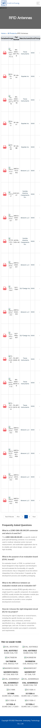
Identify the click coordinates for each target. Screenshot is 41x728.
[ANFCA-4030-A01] (4, 219)
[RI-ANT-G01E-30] (4, 407)
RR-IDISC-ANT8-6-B (16, 383)
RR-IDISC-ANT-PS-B (16, 53)
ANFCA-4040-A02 (16, 500)
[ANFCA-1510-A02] (4, 172)
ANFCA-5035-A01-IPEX (16, 453)
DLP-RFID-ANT (16, 336)
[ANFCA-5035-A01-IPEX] (4, 454)
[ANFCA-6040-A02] (4, 313)
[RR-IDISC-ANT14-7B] (4, 101)
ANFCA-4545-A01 (16, 265)
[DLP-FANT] (4, 289)
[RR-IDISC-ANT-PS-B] (4, 54)
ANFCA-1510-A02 (16, 171)
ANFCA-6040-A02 (16, 312)
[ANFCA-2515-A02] (4, 478)
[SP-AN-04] (4, 77)
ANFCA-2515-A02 (16, 477)
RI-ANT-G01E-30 (16, 406)
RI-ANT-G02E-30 (16, 359)
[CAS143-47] (4, 195)
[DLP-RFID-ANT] (4, 337)
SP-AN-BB (16, 147)
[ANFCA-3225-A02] (4, 431)
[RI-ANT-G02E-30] (4, 360)
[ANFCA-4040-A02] (4, 502)
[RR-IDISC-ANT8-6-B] (4, 384)
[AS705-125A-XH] (4, 242)
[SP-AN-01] (4, 125)
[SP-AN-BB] (4, 148)
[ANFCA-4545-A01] (4, 266)
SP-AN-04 (16, 76)
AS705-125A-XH (16, 241)
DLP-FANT (16, 288)
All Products (12, 33)
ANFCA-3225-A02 (16, 430)
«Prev (18, 516)
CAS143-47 (16, 194)
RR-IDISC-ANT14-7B (16, 100)
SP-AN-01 (16, 123)
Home (3, 33)
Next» (34, 516)
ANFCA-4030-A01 (16, 218)
